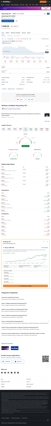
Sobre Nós (28, 379)
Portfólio (2, 384)
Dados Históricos (17, 35)
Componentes (9, 35)
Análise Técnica (6, 125)
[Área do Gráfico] (5, 39)
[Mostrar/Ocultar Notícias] (30, 39)
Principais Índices (43, 4)
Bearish (21, 99)
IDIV (33, 4)
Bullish (32, 99)
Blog (2, 379)
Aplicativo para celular (5, 381)
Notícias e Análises (15, 32)
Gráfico (7, 32)
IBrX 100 (22, 4)
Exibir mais (47, 121)
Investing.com (4, 117)
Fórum (28, 32)
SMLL (26, 4)
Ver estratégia (44, 247)
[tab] (3, 129)
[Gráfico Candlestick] (2, 39)
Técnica (24, 32)
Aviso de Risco (24, 418)
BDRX (37, 4)
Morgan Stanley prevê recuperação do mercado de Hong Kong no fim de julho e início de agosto (21, 114)
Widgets (2, 386)
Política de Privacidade (15, 418)
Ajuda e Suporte (29, 384)
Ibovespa (8, 4)
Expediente (28, 386)
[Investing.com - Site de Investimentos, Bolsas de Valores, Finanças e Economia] (7, 1)
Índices (2, 4)
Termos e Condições (5, 418)
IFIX (30, 4)
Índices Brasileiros (15, 4)
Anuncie (28, 381)
